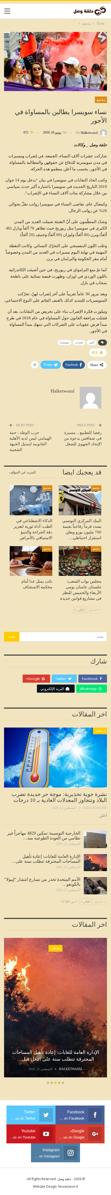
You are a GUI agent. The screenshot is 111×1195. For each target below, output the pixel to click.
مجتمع (101, 100)
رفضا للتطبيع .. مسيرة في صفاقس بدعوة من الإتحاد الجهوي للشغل (83, 438)
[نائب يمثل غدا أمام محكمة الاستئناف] (31, 561)
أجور (91, 342)
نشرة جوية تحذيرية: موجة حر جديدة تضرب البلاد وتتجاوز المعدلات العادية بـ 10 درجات (59, 797)
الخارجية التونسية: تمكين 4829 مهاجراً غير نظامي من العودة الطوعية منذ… (43, 835)
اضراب (79, 342)
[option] (55, 1008)
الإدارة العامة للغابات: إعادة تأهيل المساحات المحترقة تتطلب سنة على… (45, 859)
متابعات (100, 731)
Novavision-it (68, 1186)
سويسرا (64, 342)
